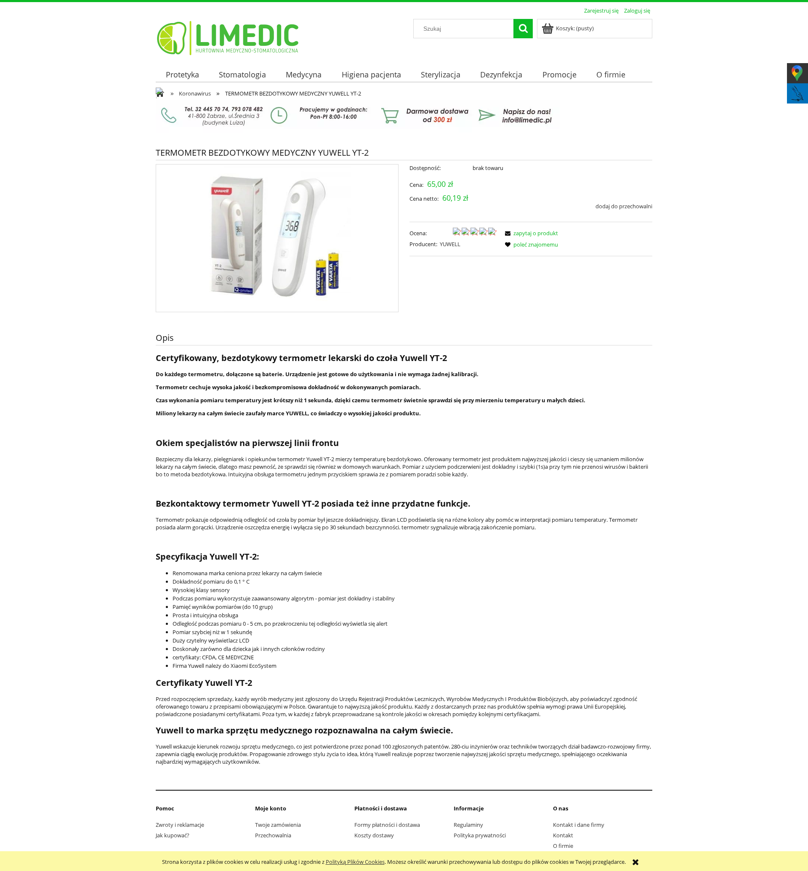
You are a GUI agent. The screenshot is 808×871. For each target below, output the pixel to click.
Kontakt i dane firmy (578, 825)
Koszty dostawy (374, 835)
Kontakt (563, 835)
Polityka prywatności (480, 835)
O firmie (563, 846)
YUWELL (450, 244)
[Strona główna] (228, 36)
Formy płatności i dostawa (387, 825)
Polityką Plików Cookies (355, 862)
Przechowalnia (273, 835)
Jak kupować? (172, 835)
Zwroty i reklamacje (180, 825)
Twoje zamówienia (278, 825)
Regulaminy (468, 825)
